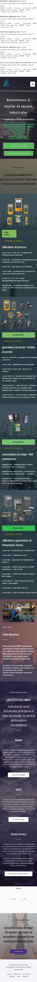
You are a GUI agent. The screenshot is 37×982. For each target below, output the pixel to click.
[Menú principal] (32, 84)
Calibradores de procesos (14, 247)
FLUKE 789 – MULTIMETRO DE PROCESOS (17, 266)
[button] (18, 146)
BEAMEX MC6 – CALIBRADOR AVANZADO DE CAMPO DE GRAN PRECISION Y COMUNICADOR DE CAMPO (19, 288)
